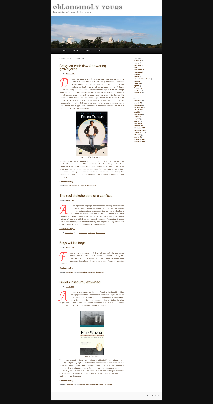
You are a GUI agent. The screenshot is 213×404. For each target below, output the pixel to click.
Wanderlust (138, 92)
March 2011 (138, 123)
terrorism (100, 384)
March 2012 (138, 114)
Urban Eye (83, 186)
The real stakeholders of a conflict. (85, 195)
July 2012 (137, 112)
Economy (68, 186)
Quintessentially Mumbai (142, 79)
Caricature (137, 60)
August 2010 (138, 132)
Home (64, 50)
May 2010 (137, 135)
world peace (91, 233)
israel (87, 384)
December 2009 (139, 139)
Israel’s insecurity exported (79, 282)
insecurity (82, 384)
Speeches (137, 83)
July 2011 (137, 119)
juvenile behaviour (84, 272)
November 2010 (139, 128)
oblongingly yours (88, 7)
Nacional (137, 74)
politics (93, 272)
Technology (138, 88)
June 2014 (137, 103)
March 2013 (138, 105)
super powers (83, 233)
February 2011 (138, 125)
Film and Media (139, 70)
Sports (136, 86)
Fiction (136, 67)
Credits (99, 50)
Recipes (137, 81)
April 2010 (137, 137)
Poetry (136, 76)
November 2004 (139, 141)
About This (74, 50)
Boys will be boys (72, 243)
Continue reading (67, 182)
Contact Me (87, 50)
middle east (93, 384)
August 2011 (138, 116)
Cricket (136, 63)
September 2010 (139, 130)
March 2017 (138, 100)
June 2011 (137, 121)
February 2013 (139, 107)
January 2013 (138, 110)
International (75, 186)
